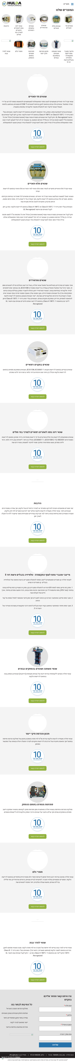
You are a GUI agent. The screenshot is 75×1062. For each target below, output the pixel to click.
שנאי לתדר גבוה (6, 52)
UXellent (17, 1057)
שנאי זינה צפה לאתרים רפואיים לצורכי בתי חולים (18, 30)
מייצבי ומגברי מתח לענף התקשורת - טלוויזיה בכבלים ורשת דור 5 (69, 56)
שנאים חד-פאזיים (69, 27)
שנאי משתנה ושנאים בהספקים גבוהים (56, 54)
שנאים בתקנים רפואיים (31, 28)
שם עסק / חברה (66, 1034)
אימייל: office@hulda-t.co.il (18, 1055)
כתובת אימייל (66, 1024)
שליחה (55, 1045)
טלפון (69, 1015)
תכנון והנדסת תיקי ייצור (43, 52)
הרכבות (6, 26)
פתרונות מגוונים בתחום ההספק (31, 54)
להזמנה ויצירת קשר (38, 147)
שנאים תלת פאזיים (56, 27)
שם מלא (68, 1005)
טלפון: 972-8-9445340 (37, 1055)
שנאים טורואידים (43, 26)
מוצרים (66, 4)
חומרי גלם (18, 51)
